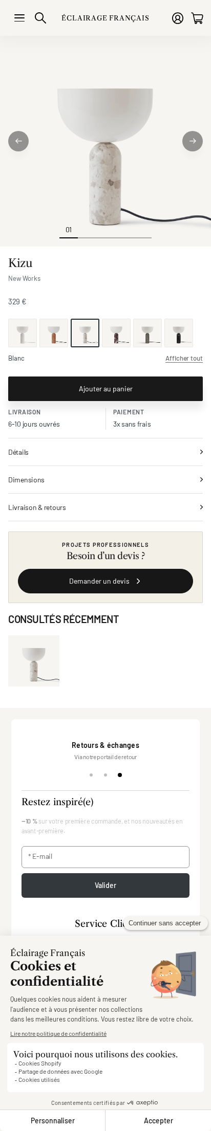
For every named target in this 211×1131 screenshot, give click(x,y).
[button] (18, 141)
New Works (24, 278)
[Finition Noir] (178, 333)
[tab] (91, 775)
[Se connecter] (177, 18)
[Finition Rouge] (116, 333)
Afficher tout (184, 358)
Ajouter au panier (106, 388)
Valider (106, 885)
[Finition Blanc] (22, 333)
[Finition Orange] (53, 333)
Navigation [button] (19, 18)
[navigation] (87, 229)
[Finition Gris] (147, 333)
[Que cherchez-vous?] (40, 18)
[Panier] (197, 18)
